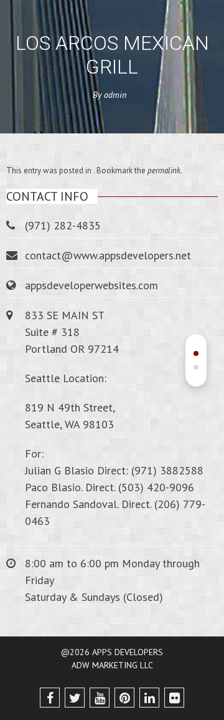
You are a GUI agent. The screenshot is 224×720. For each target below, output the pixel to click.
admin (115, 94)
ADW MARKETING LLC (112, 665)
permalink (163, 170)
